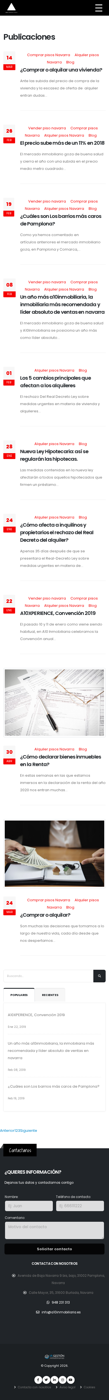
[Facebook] (38, 1380)
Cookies (89, 1387)
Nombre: (11, 1197)
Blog (70, 62)
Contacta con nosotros (34, 1387)
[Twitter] (46, 1380)
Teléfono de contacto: (73, 1197)
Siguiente (28, 1130)
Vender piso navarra (47, 128)
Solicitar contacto (54, 1249)
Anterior (7, 1130)
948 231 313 (61, 1302)
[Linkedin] (54, 1380)
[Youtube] (71, 1380)
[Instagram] (63, 1380)
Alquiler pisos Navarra (64, 135)
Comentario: (15, 1218)
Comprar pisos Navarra (48, 55)
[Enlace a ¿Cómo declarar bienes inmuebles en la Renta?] (54, 702)
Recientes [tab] (50, 995)
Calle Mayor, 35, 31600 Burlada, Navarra (61, 1292)
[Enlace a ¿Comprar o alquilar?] (54, 853)
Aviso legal (67, 1387)
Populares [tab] (19, 995)
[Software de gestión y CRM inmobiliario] (54, 1356)
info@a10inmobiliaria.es (61, 1312)
